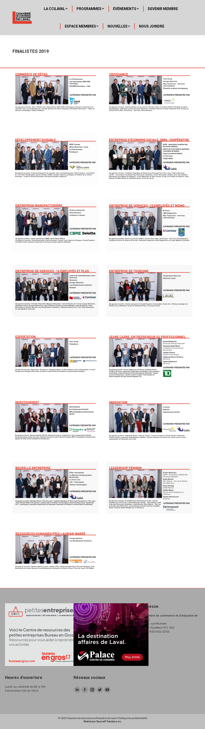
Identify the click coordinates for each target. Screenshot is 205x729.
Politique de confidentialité (132, 718)
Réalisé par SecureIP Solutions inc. (103, 721)
